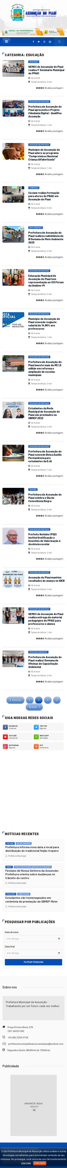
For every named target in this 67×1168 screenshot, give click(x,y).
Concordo (39, 1163)
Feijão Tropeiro (23, 843)
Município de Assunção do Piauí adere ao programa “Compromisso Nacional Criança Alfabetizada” (44, 154)
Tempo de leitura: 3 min (41, 208)
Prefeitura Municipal (16, 856)
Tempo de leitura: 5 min (41, 294)
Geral (9, 867)
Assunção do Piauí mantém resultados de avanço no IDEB (46, 579)
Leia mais (26, 1163)
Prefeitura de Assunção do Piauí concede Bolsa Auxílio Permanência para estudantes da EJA (45, 456)
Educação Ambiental (38, 652)
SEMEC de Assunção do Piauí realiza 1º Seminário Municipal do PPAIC (46, 70)
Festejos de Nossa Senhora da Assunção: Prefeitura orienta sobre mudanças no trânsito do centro (32, 874)
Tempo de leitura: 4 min (41, 82)
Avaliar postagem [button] (53, 88)
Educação (34, 62)
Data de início (12, 932)
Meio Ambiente (36, 228)
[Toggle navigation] (6, 41)
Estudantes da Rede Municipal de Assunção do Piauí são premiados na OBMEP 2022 (44, 413)
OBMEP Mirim (24, 894)
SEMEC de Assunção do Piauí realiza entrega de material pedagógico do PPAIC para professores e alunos (45, 618)
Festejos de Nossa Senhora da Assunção (33, 867)
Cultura (33, 489)
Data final (10, 946)
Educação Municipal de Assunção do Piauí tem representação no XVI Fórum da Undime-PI (46, 280)
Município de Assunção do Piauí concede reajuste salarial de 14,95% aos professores (44, 323)
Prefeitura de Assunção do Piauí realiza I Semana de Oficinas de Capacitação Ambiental (45, 662)
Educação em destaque (39, 102)
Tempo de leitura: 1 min (41, 125)
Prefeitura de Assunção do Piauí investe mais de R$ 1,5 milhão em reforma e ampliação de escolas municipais (45, 368)
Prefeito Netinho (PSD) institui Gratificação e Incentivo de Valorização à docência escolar (44, 539)
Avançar (33, 707)
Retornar (16, 700)
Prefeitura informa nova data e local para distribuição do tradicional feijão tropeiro (32, 849)
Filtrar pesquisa (33, 962)
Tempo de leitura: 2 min (41, 427)
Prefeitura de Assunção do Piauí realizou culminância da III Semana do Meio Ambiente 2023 (45, 237)
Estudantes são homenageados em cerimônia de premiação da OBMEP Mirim (31, 899)
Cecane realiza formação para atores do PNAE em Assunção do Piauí (43, 196)
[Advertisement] (33, 790)
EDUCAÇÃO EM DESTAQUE (39, 403)
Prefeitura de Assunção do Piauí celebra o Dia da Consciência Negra (45, 498)
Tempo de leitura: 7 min (41, 470)
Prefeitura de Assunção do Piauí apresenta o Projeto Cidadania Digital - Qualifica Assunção (45, 111)
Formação (34, 188)
